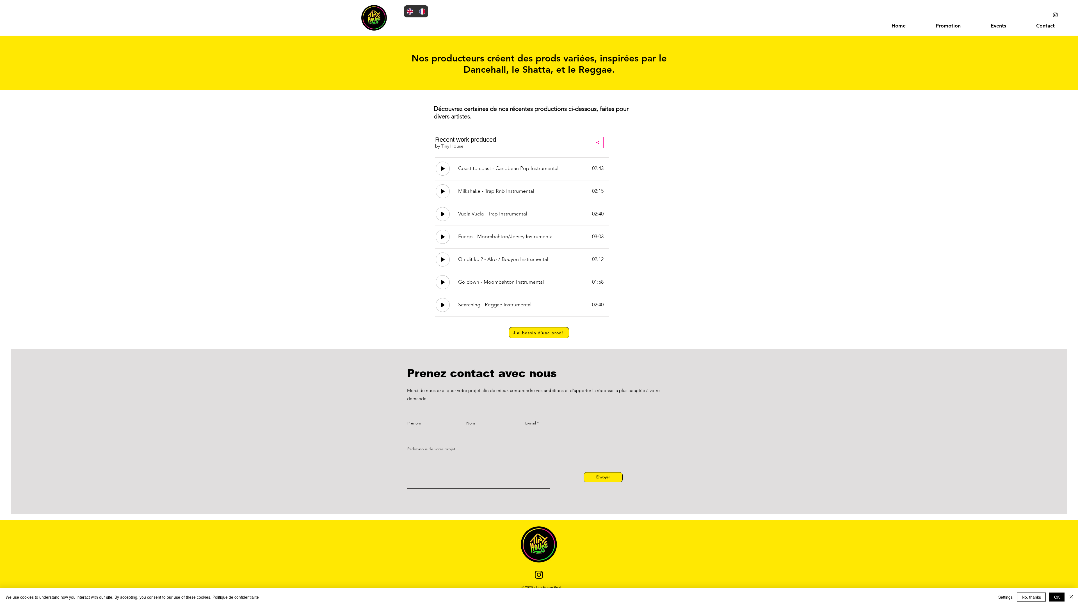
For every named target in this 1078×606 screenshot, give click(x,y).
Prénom (414, 423)
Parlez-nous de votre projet (431, 449)
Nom (470, 423)
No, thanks (1031, 597)
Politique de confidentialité (236, 597)
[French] (422, 11)
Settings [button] (1005, 597)
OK (1057, 597)
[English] (410, 11)
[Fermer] (1071, 597)
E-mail (530, 423)
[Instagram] (1055, 15)
